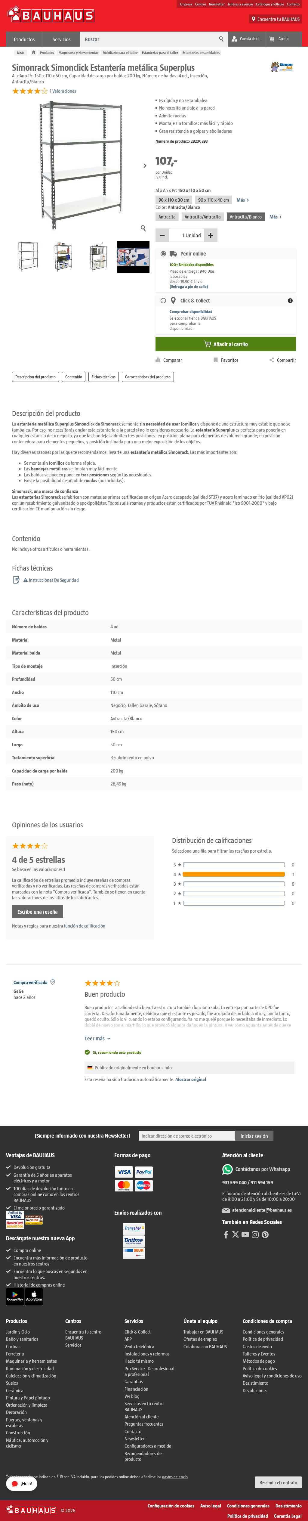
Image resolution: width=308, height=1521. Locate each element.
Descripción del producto (35, 376)
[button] (144, 166)
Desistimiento (255, 1383)
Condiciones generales (263, 1331)
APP (128, 1339)
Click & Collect (138, 1331)
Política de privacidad (263, 1339)
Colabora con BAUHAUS (205, 1346)
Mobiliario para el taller (120, 52)
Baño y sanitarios (22, 1339)
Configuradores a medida (148, 1445)
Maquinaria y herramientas (31, 1361)
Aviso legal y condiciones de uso (272, 1375)
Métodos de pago (259, 1361)
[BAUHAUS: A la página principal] (50, 17)
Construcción (18, 1432)
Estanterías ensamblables (201, 52)
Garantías (134, 1381)
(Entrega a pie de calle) (189, 286)
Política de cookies (260, 1368)
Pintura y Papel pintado (28, 1397)
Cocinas (13, 1346)
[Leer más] (133, 1183)
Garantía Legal (288, 1516)
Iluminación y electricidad (30, 1368)
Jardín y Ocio (18, 1331)
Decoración (16, 1412)
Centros (200, 4)
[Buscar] (220, 39)
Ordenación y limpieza (27, 1405)
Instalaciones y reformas (147, 1353)
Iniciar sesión (254, 1135)
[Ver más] (133, 1240)
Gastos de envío (257, 1346)
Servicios (62, 39)
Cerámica (14, 1390)
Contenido (73, 376)
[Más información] (290, 300)
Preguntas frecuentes (144, 1424)
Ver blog (132, 1396)
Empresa (186, 4)
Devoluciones (255, 1390)
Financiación (136, 1389)
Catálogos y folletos (270, 4)
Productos (24, 39)
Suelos (12, 1383)
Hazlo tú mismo (139, 1361)
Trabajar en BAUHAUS (203, 1331)
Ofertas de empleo (200, 1339)
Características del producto (148, 376)
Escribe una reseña (37, 911)
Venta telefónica (139, 1346)
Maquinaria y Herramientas (78, 52)
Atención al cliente (142, 1416)
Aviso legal (210, 1505)
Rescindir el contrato (278, 1482)
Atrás (20, 52)
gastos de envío (175, 1476)
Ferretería (15, 1353)
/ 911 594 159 (260, 1182)
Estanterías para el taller (160, 52)
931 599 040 (234, 1182)
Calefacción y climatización (31, 1375)
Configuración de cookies (171, 1505)
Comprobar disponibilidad (191, 311)
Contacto (293, 4)
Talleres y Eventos (259, 1353)
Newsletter (217, 4)
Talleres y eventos (240, 4)
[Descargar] (15, 1296)
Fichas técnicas (104, 376)
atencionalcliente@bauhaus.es (262, 1210)
